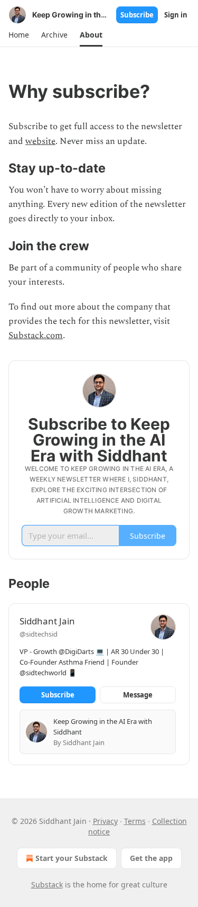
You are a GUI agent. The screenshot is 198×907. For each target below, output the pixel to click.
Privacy (105, 821)
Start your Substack (71, 858)
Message (138, 695)
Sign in (175, 15)
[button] (18, 35)
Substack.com (35, 335)
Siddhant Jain (47, 621)
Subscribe (137, 15)
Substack (47, 884)
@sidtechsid (39, 634)
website (40, 141)
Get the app (151, 858)
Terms (135, 821)
